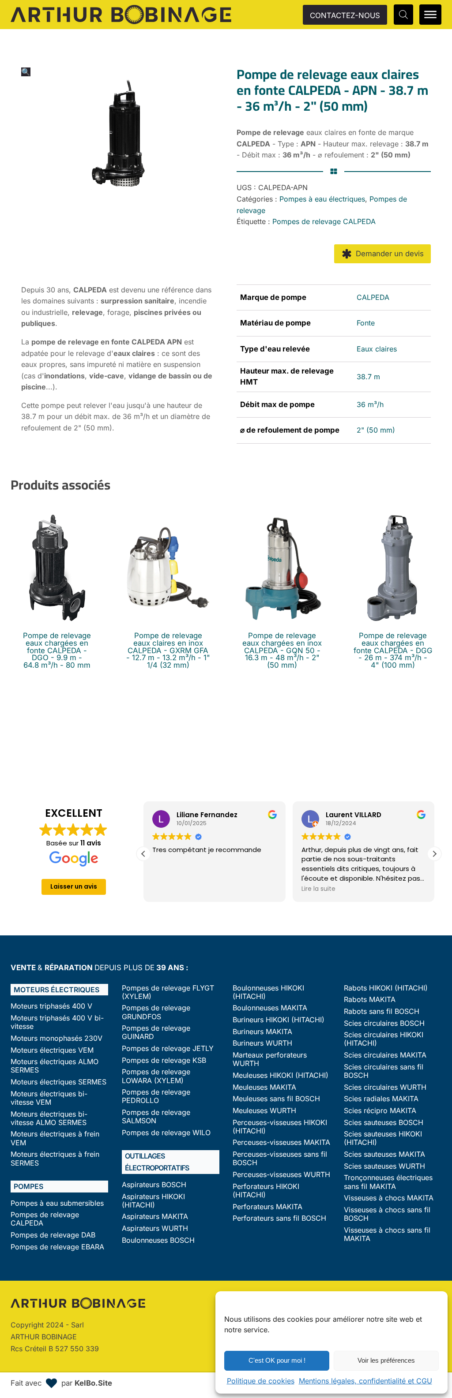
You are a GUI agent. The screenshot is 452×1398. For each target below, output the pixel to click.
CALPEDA (373, 297)
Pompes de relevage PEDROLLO (156, 1096)
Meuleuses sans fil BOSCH (276, 1099)
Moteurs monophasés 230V (56, 1038)
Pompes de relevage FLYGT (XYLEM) (168, 992)
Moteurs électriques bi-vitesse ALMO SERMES (49, 1118)
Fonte (366, 322)
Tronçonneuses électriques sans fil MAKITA (388, 1182)
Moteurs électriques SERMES (58, 1082)
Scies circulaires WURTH (385, 1087)
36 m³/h (370, 404)
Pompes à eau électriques (322, 198)
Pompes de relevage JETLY (168, 1048)
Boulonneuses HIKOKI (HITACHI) (268, 992)
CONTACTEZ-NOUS (345, 15)
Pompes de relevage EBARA (57, 1247)
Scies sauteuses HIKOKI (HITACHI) (383, 1138)
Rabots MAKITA (370, 999)
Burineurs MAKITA (262, 1032)
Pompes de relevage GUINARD (156, 1032)
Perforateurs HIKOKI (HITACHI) (266, 1190)
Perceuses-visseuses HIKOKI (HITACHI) (280, 1126)
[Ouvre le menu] (430, 14)
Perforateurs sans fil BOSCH (279, 1218)
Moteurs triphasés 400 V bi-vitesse (57, 1022)
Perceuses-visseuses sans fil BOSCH (280, 1158)
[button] (25, 71)
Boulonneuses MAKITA (270, 1008)
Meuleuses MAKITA (264, 1087)
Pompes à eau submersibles (57, 1203)
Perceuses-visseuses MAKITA (281, 1142)
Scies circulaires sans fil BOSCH (383, 1071)
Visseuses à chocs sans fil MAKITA (387, 1234)
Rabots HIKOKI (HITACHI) (386, 988)
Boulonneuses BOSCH (158, 1240)
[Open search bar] (403, 14)
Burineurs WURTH (262, 1043)
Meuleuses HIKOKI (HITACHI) (280, 1075)
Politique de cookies (260, 1380)
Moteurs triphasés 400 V (51, 1006)
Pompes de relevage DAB (53, 1235)
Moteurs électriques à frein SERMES (55, 1158)
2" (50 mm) (376, 430)
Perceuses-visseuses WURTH (281, 1174)
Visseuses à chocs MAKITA (388, 1198)
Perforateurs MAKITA (267, 1207)
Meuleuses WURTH (264, 1110)
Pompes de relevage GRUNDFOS (156, 1012)
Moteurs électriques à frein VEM (55, 1138)
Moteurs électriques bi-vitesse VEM (49, 1098)
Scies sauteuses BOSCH (383, 1122)
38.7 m (368, 376)
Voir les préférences (386, 1360)
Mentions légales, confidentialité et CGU (365, 1380)
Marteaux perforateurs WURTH (270, 1059)
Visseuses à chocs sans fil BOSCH (387, 1214)
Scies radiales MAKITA (381, 1099)
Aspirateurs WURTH (155, 1228)
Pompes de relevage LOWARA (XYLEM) (156, 1076)
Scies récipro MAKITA (380, 1110)
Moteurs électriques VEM (52, 1050)
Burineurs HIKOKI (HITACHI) (278, 1020)
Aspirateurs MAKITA (155, 1216)
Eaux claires (377, 348)
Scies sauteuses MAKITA (384, 1154)
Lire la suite (318, 888)
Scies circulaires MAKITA (385, 1055)
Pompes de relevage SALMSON (156, 1116)
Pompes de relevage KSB (164, 1060)
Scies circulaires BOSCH (384, 1023)
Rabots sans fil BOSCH (381, 1011)
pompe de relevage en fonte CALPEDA (98, 341)
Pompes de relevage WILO (166, 1133)
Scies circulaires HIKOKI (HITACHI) (383, 1039)
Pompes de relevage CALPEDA (324, 221)
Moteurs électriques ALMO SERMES (54, 1066)
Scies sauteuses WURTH (384, 1166)
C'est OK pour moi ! (277, 1360)
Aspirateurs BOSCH (154, 1185)
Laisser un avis (73, 886)
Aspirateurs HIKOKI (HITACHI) (153, 1200)
